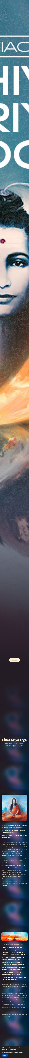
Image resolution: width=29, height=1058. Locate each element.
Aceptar (5, 1055)
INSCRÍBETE (14, 660)
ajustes (20, 1052)
